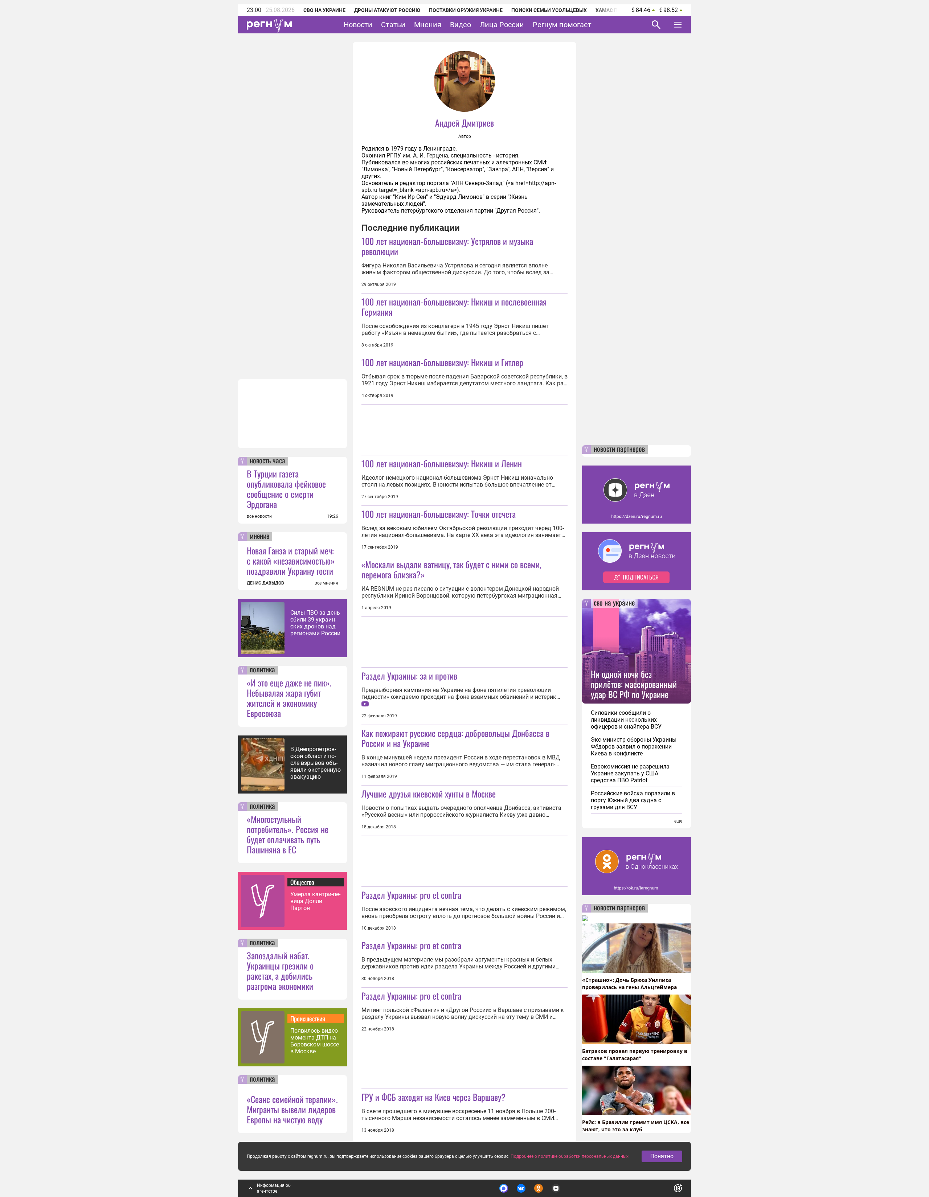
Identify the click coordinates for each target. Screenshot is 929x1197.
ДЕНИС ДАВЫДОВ (265, 583)
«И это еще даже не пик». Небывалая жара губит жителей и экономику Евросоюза (289, 697)
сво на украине (614, 603)
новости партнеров (619, 449)
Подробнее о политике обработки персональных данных (570, 1156)
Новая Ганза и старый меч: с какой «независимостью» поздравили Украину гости (291, 560)
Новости (358, 24)
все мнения (326, 583)
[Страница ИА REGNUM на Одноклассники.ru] (538, 1188)
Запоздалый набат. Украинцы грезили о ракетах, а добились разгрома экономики (280, 970)
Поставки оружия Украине (466, 10)
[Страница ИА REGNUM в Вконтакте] (521, 1188)
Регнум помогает (562, 24)
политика (262, 670)
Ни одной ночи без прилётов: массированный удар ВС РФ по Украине (634, 684)
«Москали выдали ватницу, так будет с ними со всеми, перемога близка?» (451, 569)
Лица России (502, 24)
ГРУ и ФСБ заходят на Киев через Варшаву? (433, 1096)
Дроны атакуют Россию (387, 10)
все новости (259, 516)
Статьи (393, 24)
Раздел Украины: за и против (409, 675)
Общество (302, 882)
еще (678, 821)
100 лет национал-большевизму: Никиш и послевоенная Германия (454, 306)
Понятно (662, 1156)
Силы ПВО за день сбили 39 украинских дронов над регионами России (315, 623)
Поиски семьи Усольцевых (549, 10)
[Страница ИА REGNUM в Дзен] (556, 1188)
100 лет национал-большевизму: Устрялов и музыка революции (447, 246)
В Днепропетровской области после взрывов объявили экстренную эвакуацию (315, 763)
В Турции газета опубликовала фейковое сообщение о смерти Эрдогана (286, 488)
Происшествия (307, 1018)
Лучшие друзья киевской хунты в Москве (428, 793)
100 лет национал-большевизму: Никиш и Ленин (441, 463)
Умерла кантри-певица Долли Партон (315, 901)
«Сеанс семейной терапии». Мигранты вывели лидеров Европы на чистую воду (292, 1109)
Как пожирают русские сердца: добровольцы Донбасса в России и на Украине (455, 738)
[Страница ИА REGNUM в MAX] (503, 1188)
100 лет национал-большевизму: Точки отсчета (438, 513)
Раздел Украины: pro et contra (411, 894)
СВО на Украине (324, 10)
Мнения (427, 24)
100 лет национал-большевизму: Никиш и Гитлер (442, 362)
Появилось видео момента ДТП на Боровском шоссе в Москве (314, 1041)
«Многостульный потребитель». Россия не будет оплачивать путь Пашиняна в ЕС (287, 834)
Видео (460, 24)
